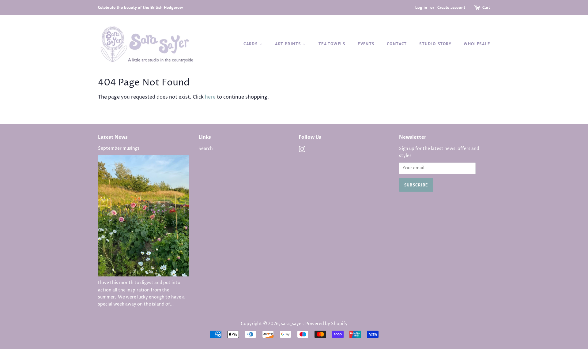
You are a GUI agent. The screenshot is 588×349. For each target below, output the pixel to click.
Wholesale (477, 44)
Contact (397, 44)
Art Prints (288, 44)
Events (366, 44)
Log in (421, 7)
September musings (119, 148)
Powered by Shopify (326, 324)
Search (205, 149)
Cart (486, 7)
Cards (251, 44)
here (210, 97)
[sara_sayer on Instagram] (302, 150)
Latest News (113, 137)
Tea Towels (331, 44)
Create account (451, 7)
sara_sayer (292, 324)
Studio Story (435, 44)
